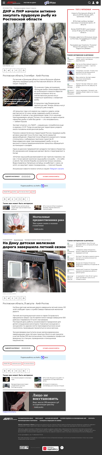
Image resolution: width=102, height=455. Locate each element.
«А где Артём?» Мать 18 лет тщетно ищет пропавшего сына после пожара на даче (87, 277)
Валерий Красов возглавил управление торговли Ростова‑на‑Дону (19, 385)
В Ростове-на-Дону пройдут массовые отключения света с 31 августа (83, 22)
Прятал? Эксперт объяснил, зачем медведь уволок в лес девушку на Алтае (86, 85)
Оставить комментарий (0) (51, 176)
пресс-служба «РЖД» (9, 293)
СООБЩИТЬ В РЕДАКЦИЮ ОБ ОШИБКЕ (50, 420)
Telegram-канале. (57, 169)
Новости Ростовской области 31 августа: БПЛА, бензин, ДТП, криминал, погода (83, 14)
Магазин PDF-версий (51, 418)
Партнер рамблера (35, 447)
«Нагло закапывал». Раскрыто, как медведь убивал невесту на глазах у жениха (87, 92)
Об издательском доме (25, 418)
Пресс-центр (39, 418)
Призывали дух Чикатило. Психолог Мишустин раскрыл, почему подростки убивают (83, 46)
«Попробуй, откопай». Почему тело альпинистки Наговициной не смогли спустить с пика (87, 72)
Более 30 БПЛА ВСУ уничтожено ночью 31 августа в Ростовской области (83, 30)
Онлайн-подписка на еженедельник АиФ (73, 418)
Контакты (91, 418)
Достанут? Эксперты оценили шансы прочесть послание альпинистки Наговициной (87, 258)
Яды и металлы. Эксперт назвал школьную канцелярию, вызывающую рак (86, 79)
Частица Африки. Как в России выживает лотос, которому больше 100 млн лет (87, 244)
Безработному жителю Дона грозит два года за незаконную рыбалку (21, 207)
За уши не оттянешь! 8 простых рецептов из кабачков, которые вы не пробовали (87, 264)
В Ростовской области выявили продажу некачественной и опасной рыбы (53, 207)
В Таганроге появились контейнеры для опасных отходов (53, 385)
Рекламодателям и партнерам (27, 420)
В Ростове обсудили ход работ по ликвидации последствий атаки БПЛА (53, 379)
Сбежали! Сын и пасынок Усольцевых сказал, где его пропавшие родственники (87, 59)
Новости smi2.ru (9, 234)
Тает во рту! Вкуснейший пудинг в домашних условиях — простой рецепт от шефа (86, 65)
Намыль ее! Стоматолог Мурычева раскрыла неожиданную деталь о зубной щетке (86, 271)
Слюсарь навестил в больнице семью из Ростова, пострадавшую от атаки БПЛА (83, 38)
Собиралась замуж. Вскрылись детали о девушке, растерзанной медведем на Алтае (86, 251)
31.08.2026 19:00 (7, 240)
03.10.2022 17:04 (7, 8)
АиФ (12, 66)
